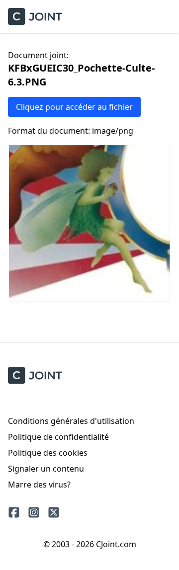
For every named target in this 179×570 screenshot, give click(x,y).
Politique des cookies (48, 452)
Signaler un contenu (46, 468)
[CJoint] (35, 375)
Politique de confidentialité (58, 436)
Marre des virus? (39, 484)
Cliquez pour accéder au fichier (74, 106)
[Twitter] (54, 512)
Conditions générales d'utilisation (71, 420)
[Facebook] (14, 512)
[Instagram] (34, 512)
